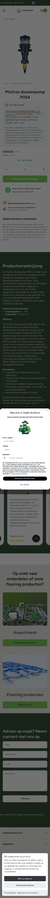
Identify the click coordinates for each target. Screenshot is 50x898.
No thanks (25, 484)
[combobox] (6, 458)
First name (8, 438)
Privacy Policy (15, 473)
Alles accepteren (25, 879)
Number (6, 454)
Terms (24, 473)
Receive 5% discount (25, 478)
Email (5, 446)
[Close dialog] (48, 410)
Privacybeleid (10, 893)
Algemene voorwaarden (27, 893)
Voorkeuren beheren (25, 885)
